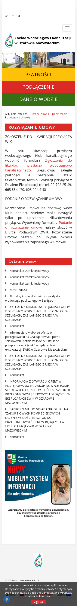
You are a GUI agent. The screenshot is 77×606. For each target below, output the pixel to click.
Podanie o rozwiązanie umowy (38, 225)
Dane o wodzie (38, 99)
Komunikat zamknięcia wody (29, 271)
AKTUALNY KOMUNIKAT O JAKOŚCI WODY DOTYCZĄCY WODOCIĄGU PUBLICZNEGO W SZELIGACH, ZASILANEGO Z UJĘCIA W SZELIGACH (37, 313)
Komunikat (16, 326)
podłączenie (38, 87)
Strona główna (40, 114)
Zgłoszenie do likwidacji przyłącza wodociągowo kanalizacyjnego (38, 165)
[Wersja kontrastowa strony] (19, 16)
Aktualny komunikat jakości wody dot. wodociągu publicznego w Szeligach (33, 298)
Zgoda (38, 602)
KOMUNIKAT (18, 290)
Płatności (38, 74)
